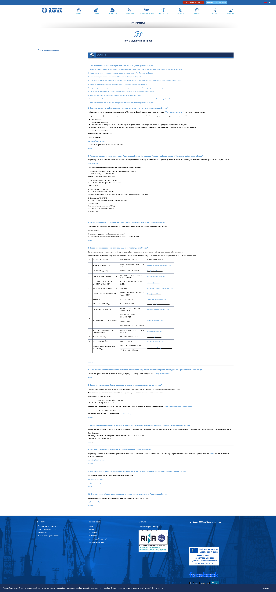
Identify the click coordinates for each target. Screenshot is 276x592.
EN (269, 2)
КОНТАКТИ (180, 13)
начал (90, 442)
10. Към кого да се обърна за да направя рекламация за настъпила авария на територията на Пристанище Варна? (129, 99)
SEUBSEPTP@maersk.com (156, 299)
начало (90, 148)
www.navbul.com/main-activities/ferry (178, 406)
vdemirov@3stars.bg (154, 337)
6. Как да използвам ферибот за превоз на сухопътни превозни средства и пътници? (118, 84)
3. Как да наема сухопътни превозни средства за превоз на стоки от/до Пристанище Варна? (120, 73)
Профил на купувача (162, 374)
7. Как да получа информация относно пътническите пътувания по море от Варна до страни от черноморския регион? (130, 88)
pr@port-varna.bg (94, 502)
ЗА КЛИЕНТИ (113, 13)
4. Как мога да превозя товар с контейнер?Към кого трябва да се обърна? (114, 77)
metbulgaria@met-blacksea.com (158, 304)
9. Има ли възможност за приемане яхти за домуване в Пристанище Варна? (115, 95)
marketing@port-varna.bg (96, 141)
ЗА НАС (78, 13)
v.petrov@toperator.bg (155, 320)
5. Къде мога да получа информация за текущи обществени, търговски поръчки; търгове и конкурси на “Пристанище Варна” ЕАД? (134, 80)
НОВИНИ (96, 13)
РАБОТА (214, 13)
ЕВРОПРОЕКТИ (163, 13)
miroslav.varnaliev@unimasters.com (159, 348)
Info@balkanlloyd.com (154, 271)
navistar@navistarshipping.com (158, 309)
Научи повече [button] (157, 588)
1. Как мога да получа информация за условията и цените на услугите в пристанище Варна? (121, 66)
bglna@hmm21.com (154, 294)
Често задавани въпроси (48, 50)
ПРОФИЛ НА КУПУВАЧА (146, 13)
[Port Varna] (44, 10)
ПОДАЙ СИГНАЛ (193, 2)
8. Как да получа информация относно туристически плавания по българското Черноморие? (121, 91)
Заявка (211, 454)
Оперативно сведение (216, 2)
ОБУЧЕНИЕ (230, 13)
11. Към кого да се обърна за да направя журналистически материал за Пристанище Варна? (121, 103)
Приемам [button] (265, 588)
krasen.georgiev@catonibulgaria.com (160, 288)
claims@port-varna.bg (95, 479)
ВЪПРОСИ (197, 13)
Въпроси (101, 55)
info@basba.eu (93, 163)
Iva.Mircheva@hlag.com (155, 341)
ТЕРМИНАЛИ (129, 13)
